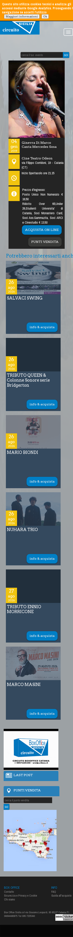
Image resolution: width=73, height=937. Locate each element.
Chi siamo (9, 899)
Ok (45, 16)
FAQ (53, 892)
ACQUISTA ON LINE (42, 230)
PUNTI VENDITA (45, 242)
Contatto (9, 892)
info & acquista (42, 327)
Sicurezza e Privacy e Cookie (20, 895)
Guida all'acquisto (61, 895)
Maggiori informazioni (22, 16)
